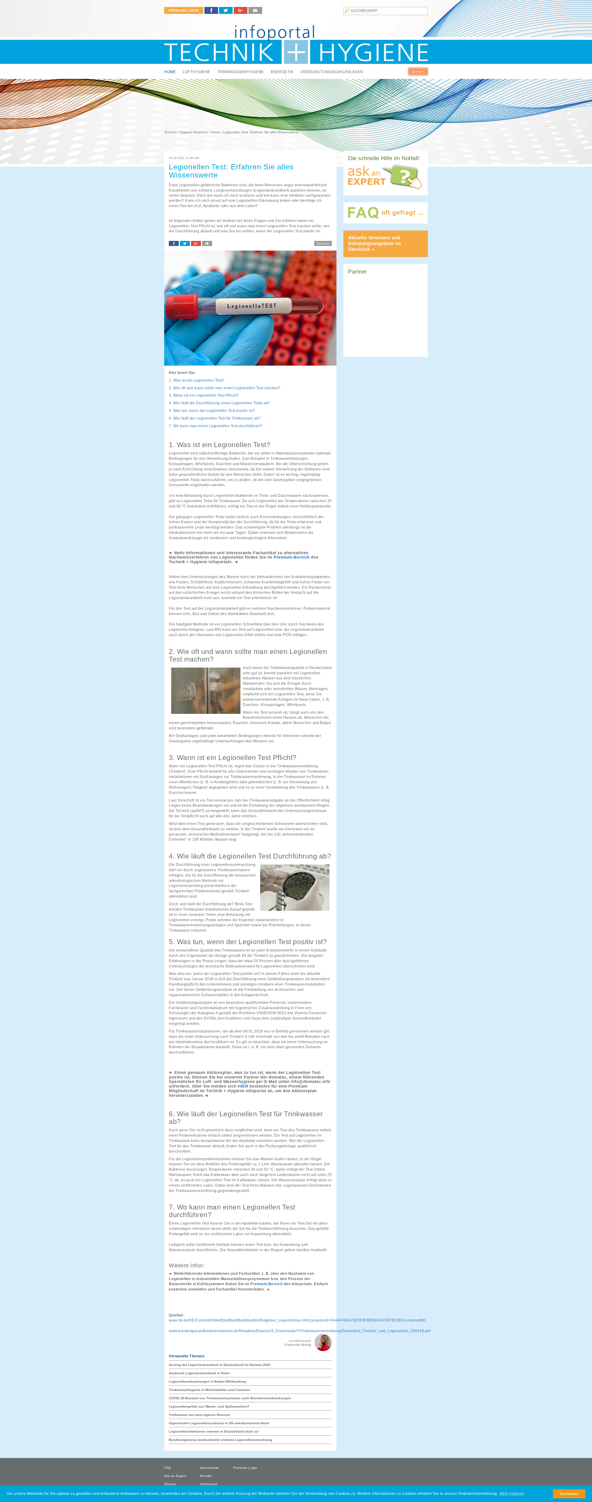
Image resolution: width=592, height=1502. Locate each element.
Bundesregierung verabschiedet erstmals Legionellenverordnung (220, 1440)
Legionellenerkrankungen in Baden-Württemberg (207, 1381)
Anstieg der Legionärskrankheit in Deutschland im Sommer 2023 (219, 1365)
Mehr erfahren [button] (512, 1494)
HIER (243, 1086)
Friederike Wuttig (297, 1345)
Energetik (282, 72)
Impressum (209, 1484)
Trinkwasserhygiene (240, 72)
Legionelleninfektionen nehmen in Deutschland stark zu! (214, 1431)
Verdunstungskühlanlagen (331, 72)
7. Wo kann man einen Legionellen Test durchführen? (215, 426)
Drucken (323, 243)
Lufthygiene (196, 72)
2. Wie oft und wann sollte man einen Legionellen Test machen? (225, 388)
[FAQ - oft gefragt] (385, 213)
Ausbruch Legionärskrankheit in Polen (199, 1373)
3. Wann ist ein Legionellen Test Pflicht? (204, 395)
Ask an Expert (175, 1476)
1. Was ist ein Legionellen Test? (196, 380)
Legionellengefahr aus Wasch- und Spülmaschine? (209, 1406)
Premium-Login (184, 10)
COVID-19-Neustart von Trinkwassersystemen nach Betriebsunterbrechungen (230, 1398)
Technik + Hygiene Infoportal (185, 132)
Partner (418, 71)
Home (170, 72)
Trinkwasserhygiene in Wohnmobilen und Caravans (209, 1390)
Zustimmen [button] (569, 1494)
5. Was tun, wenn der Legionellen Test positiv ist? (212, 411)
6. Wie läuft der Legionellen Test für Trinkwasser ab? (215, 418)
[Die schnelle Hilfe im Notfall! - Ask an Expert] (385, 177)
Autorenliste (209, 1468)
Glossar (170, 1484)
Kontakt (206, 1476)
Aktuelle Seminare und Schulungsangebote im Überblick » (374, 243)
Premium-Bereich (292, 557)
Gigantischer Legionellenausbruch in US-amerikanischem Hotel (219, 1423)
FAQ (167, 1468)
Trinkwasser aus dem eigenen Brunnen (199, 1415)
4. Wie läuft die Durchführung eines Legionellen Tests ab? (219, 403)
